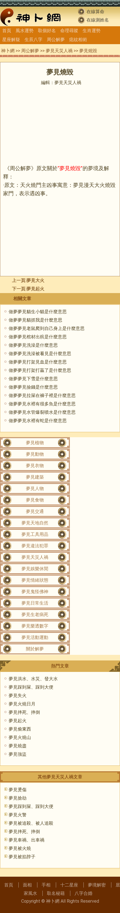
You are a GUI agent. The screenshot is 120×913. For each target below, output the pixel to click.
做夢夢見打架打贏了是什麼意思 (40, 370)
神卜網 (8, 50)
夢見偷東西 (20, 729)
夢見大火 (35, 280)
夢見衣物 (35, 465)
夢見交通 (35, 511)
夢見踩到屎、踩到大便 (31, 687)
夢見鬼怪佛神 (34, 591)
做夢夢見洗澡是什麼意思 (33, 345)
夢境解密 (97, 885)
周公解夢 (56, 39)
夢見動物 (35, 454)
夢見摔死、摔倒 (24, 712)
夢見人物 (35, 488)
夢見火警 (18, 814)
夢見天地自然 (34, 523)
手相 (46, 885)
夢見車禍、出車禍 (26, 840)
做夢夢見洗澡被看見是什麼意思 (40, 353)
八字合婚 (83, 893)
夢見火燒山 (20, 737)
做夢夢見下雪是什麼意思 (33, 378)
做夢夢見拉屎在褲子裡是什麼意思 (42, 395)
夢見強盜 (18, 754)
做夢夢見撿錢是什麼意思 (33, 387)
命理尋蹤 (69, 30)
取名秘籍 (56, 893)
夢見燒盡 (18, 745)
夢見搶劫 (18, 798)
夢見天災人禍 (59, 50)
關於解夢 (35, 649)
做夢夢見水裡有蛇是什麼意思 (38, 420)
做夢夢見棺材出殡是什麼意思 (38, 336)
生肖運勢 (91, 30)
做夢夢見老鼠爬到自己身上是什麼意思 (47, 328)
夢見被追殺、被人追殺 (31, 823)
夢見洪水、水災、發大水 (33, 678)
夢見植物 (35, 442)
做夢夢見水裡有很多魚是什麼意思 (42, 403)
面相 (27, 885)
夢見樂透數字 (34, 626)
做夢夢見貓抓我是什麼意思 (35, 320)
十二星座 (69, 885)
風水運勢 (24, 30)
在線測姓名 (98, 20)
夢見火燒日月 (22, 704)
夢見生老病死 (34, 614)
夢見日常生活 (34, 603)
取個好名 (47, 30)
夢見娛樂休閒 (34, 568)
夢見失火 (18, 695)
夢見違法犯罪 (34, 545)
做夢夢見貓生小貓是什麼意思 (38, 311)
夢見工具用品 (34, 534)
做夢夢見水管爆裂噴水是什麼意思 (42, 412)
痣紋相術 (78, 39)
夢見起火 (35, 288)
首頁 (6, 30)
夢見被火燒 (20, 848)
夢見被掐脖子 (22, 856)
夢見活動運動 (34, 637)
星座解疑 (11, 39)
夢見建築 (35, 477)
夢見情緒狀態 (34, 580)
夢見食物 (35, 500)
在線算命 (95, 11)
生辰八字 (33, 39)
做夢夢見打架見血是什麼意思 (38, 362)
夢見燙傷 (18, 789)
